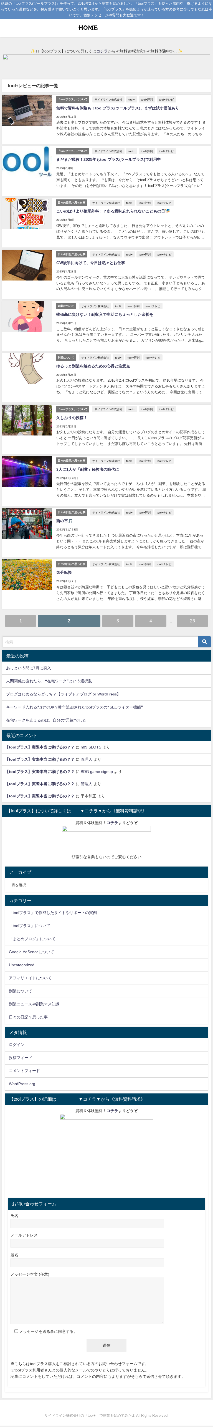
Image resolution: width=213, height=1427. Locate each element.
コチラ (102, 51)
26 (192, 621)
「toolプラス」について (29, 926)
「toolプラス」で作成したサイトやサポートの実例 (53, 913)
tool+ (131, 99)
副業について (20, 991)
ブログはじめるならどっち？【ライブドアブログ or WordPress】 (63, 694)
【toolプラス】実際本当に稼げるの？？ (40, 747)
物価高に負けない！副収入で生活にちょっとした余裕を (104, 314)
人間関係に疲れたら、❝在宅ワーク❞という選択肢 (49, 681)
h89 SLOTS (91, 747)
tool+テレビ (166, 99)
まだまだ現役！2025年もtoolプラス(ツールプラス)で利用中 (108, 159)
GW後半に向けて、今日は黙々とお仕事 (90, 263)
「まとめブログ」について (32, 939)
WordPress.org (22, 1084)
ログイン (16, 1045)
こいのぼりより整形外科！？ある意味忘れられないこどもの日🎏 (113, 211)
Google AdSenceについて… (33, 952)
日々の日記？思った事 (28, 1017)
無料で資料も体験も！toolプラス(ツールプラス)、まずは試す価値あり (117, 108)
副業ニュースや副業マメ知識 (34, 1004)
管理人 (86, 759)
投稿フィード (20, 1058)
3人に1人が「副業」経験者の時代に (87, 469)
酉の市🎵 (64, 521)
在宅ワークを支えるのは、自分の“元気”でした (46, 720)
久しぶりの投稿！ (71, 418)
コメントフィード (24, 1071)
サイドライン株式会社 (108, 99)
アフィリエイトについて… (32, 978)
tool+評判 (147, 99)
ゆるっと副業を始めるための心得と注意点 (93, 366)
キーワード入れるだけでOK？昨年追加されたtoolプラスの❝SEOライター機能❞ (74, 707)
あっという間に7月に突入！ (30, 668)
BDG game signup (97, 771)
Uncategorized (21, 965)
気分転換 (64, 572)
